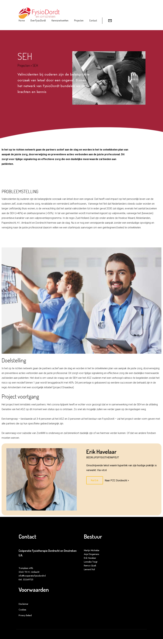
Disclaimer (23, 604)
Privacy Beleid (25, 615)
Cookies (22, 609)
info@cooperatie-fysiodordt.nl (32, 575)
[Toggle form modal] (110, 21)
